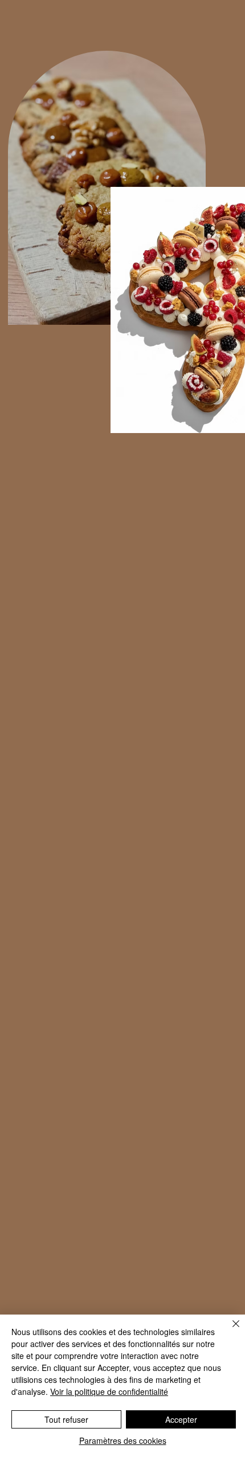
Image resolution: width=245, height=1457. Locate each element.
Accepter (181, 1419)
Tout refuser (66, 1419)
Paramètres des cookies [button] (122, 1440)
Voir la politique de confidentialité (109, 1391)
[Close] (229, 1330)
